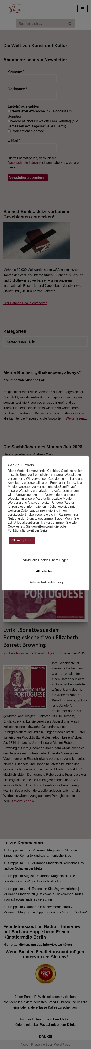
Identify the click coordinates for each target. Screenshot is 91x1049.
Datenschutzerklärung (45, 582)
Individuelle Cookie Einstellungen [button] (44, 560)
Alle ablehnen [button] (45, 571)
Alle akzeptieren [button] (21, 540)
